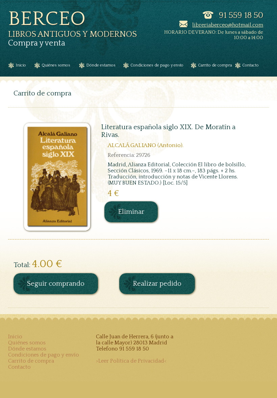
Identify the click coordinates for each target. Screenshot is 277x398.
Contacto (19, 367)
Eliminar (131, 212)
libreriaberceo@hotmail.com (227, 25)
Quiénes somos (27, 343)
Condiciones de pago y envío (43, 355)
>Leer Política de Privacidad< (131, 361)
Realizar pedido (157, 283)
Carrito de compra (31, 361)
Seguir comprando (55, 283)
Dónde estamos (27, 349)
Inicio (15, 337)
